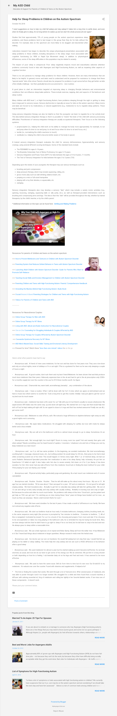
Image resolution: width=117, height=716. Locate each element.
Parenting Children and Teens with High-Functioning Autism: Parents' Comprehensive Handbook (51, 283)
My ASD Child (21, 5)
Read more (100, 638)
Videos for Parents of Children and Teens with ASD (34, 300)
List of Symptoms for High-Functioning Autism (34, 671)
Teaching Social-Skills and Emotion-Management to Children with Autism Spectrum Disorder (50, 278)
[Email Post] (13, 593)
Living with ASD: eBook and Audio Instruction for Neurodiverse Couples (42, 326)
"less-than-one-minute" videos (50, 348)
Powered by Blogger (58, 702)
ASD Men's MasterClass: (24, 344)
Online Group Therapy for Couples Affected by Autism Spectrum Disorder (43, 335)
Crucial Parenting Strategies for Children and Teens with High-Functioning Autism (52, 294)
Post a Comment (21, 601)
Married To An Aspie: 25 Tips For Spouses (31, 618)
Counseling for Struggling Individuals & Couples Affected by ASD (44, 330)
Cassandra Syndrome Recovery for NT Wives (33, 339)
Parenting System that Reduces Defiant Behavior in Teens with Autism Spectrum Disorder (48, 264)
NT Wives (38, 321)
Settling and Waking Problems (65, 204)
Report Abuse (58, 711)
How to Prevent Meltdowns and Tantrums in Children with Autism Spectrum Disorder (47, 259)
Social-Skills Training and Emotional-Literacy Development (55, 344)
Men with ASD (40, 317)
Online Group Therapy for (25, 317)
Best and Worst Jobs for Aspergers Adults (32, 644)
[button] (103, 19)
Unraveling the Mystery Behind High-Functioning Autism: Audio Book (40, 289)
